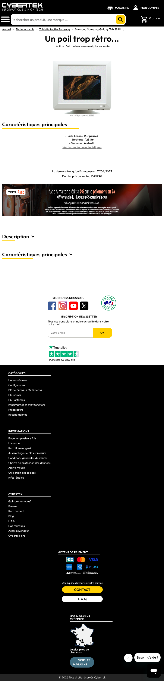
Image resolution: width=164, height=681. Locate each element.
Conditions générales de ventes (27, 458)
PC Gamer (14, 395)
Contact (82, 589)
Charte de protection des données (29, 462)
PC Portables (16, 399)
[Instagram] (63, 306)
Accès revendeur (18, 530)
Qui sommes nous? (20, 501)
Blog (11, 516)
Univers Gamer (17, 380)
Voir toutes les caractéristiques (82, 147)
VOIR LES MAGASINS (81, 662)
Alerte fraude (16, 467)
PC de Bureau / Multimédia (25, 390)
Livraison (14, 443)
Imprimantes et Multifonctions (26, 404)
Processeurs (15, 409)
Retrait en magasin (20, 448)
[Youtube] (73, 306)
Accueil (6, 29)
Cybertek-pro (16, 535)
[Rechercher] (120, 19)
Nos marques (16, 525)
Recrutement (16, 511)
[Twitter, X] (84, 306)
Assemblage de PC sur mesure (27, 453)
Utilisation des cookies (22, 472)
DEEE (90, 115)
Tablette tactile (25, 29)
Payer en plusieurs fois (22, 438)
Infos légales (16, 477)
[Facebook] (52, 306)
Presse (12, 506)
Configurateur (17, 385)
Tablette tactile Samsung (54, 29)
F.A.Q (12, 521)
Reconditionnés (17, 414)
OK (102, 332)
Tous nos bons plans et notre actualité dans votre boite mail (78, 323)
